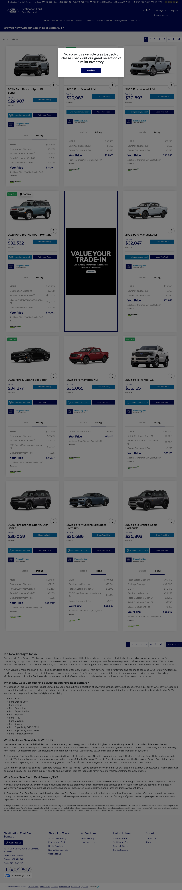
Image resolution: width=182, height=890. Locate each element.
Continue (91, 70)
